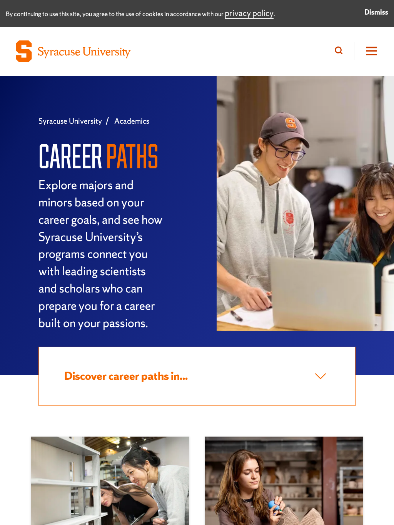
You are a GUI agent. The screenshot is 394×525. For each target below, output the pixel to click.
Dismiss (376, 12)
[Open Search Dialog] (340, 51)
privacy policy (249, 13)
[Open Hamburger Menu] (366, 51)
